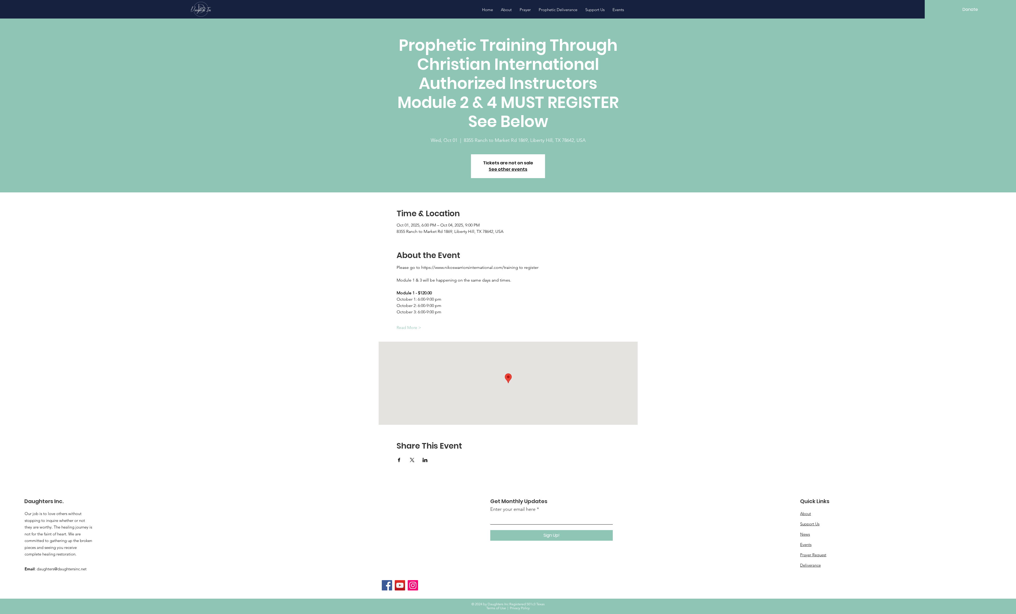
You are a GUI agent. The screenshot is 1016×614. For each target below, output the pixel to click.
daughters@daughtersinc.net (62, 568)
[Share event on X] (412, 460)
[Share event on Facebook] (399, 460)
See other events (508, 169)
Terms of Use (496, 608)
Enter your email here (513, 509)
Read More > (409, 327)
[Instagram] (413, 585)
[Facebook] (387, 585)
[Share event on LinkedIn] (425, 460)
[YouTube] (400, 585)
